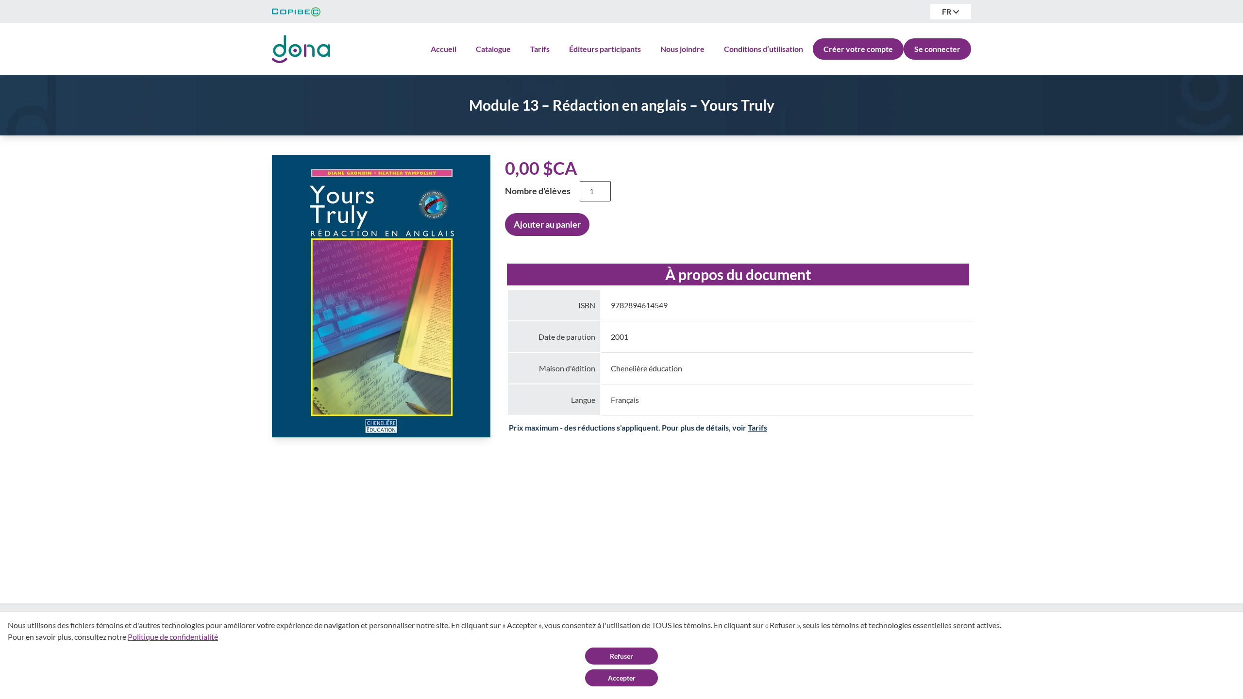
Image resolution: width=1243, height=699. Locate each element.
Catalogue (493, 48)
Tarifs (540, 48)
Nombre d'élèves (538, 190)
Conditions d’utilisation (763, 48)
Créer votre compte (858, 48)
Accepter (622, 678)
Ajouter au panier (547, 224)
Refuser (621, 656)
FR (947, 11)
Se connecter (937, 48)
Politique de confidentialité (173, 636)
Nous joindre (682, 48)
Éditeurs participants (605, 48)
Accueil (443, 48)
